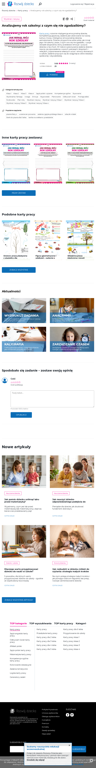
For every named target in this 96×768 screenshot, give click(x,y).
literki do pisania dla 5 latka (16, 117)
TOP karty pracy (63, 623)
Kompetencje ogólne (62, 93)
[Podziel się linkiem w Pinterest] (67, 19)
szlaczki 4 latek (70, 114)
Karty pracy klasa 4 (71, 649)
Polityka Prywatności (50, 709)
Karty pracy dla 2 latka (46, 637)
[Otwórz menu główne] (3, 4)
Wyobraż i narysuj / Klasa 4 (38, 103)
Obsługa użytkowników (51, 716)
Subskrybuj (78, 749)
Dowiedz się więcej (74, 764)
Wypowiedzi (45, 97)
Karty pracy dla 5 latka (46, 649)
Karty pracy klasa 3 (71, 645)
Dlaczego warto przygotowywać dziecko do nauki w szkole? (21, 570)
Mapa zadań (46, 734)
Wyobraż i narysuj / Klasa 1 (52, 100)
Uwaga (27, 97)
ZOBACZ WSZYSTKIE (19, 270)
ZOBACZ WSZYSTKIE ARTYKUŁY (19, 600)
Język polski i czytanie (44, 93)
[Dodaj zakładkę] (71, 19)
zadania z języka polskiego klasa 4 (50, 114)
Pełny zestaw (19, 193)
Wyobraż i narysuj (12, 19)
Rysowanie (77, 93)
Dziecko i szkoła (12, 563)
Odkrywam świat (69, 97)
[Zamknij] (91, 760)
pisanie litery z (11, 114)
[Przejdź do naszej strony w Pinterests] (72, 715)
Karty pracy (42, 629)
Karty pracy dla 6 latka (73, 629)
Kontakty (45, 727)
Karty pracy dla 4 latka (46, 645)
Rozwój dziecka (60, 563)
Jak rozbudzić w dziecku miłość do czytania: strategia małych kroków (70, 570)
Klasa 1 (8, 93)
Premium (45, 723)
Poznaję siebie (83, 97)
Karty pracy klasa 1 (71, 637)
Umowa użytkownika (50, 713)
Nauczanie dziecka (13, 493)
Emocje (35, 97)
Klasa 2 (16, 93)
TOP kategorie (18, 623)
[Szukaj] (40, 4)
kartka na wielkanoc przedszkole (41, 117)
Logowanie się (76, 4)
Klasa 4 (31, 93)
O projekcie (46, 720)
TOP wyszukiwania (40, 623)
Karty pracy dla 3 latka (46, 641)
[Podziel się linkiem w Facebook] (63, 19)
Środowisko (10, 100)
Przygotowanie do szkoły (74, 633)
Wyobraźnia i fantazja (14, 97)
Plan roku (21, 100)
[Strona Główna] (21, 4)
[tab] (19, 624)
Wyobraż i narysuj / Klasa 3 (16, 103)
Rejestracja (89, 4)
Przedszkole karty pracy (47, 633)
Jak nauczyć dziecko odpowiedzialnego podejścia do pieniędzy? (69, 501)
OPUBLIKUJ (21, 415)
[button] (3, 163)
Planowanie (56, 97)
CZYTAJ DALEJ (9, 516)
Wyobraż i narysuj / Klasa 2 (74, 100)
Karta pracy (44, 33)
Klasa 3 (23, 93)
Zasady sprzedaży (48, 730)
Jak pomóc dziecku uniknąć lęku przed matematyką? (21, 500)
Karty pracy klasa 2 (71, 641)
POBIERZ (54, 75)
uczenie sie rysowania (27, 114)
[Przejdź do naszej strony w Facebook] (67, 715)
